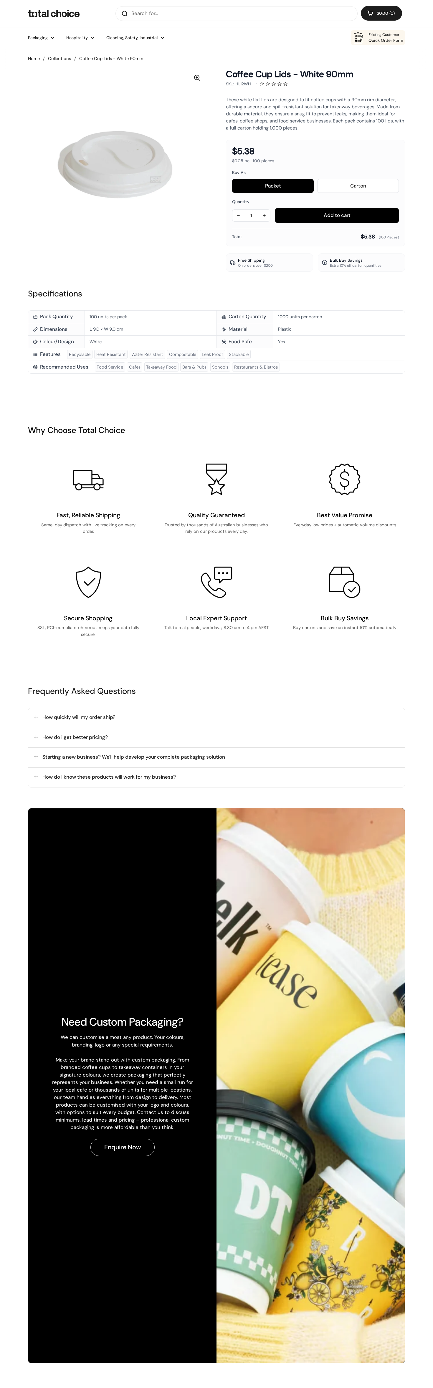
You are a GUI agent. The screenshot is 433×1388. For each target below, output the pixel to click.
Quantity (240, 201)
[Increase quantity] (264, 215)
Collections (59, 59)
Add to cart (337, 215)
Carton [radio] (374, 184)
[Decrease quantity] (238, 215)
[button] (381, 13)
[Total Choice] (54, 13)
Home (34, 59)
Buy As (239, 172)
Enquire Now (122, 1147)
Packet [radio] (273, 186)
